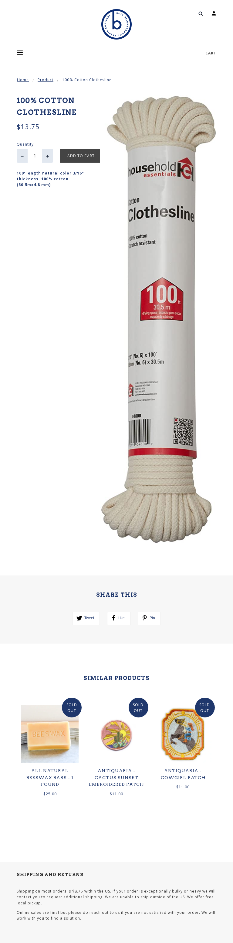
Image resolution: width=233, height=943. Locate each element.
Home (23, 79)
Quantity (25, 144)
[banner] (116, 24)
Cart (210, 53)
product (45, 79)
